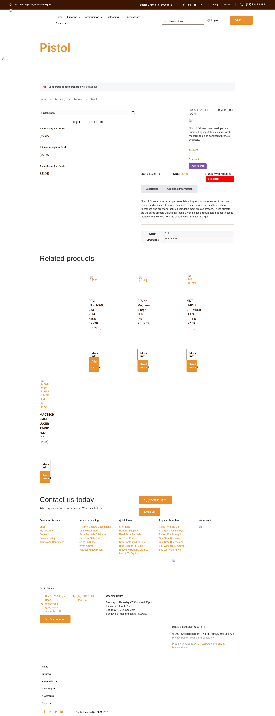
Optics (59, 23)
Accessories (133, 17)
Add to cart (197, 166)
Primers (78, 99)
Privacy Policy (180, 637)
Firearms (72, 17)
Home (59, 17)
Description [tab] (152, 188)
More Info (95, 355)
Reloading (113, 17)
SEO (220, 643)
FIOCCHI (185, 173)
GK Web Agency (207, 643)
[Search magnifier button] (165, 21)
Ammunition (92, 17)
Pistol (55, 48)
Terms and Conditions (202, 637)
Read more (143, 366)
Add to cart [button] (94, 364)
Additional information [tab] (180, 188)
